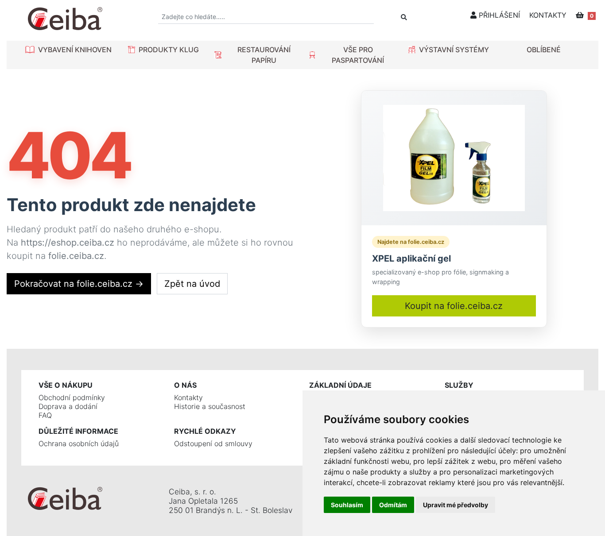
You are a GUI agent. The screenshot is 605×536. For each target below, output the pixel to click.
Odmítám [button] (393, 505)
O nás (185, 385)
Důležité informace (78, 431)
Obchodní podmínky (72, 397)
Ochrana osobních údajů (79, 443)
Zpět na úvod (192, 283)
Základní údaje (340, 385)
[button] (68, 49)
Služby (459, 385)
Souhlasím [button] (347, 505)
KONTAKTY (547, 15)
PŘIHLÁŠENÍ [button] (498, 15)
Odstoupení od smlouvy (213, 443)
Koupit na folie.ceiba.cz (454, 306)
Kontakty (188, 397)
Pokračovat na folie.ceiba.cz (78, 283)
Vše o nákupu (66, 385)
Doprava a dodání (68, 406)
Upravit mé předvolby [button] (455, 505)
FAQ (45, 415)
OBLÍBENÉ (544, 49)
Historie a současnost (209, 406)
